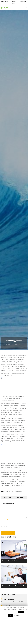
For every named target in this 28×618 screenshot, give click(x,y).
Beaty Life (7, 491)
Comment (4, 507)
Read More (17, 615)
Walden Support (7, 344)
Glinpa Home (4, 1)
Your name (4, 520)
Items (14, 3)
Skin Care (16, 491)
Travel (20, 491)
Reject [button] (10, 615)
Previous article (8, 497)
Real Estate (23, 1)
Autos (14, 1)
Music (12, 491)
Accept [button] (21, 612)
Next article (20, 497)
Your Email (4, 526)
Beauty (15, 344)
